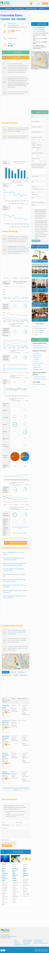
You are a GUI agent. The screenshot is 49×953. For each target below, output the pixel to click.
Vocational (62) (37, 365)
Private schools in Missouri (39, 377)
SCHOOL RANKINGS (19, 8)
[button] (15, 660)
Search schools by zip (38, 346)
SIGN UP (45, 3)
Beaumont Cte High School (6, 722)
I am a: (3, 822)
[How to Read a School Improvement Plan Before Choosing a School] (5, 859)
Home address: (35, 176)
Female (39, 145)
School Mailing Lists (38, 941)
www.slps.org (11, 44)
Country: (34, 187)
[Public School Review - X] (2, 950)
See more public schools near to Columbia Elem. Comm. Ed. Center (16, 788)
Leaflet (21, 669)
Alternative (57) (37, 367)
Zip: (32, 198)
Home (15, 940)
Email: (33, 116)
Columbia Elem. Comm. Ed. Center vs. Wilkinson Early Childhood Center (17, 632)
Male (34, 145)
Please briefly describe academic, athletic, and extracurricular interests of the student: (40, 166)
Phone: (33, 205)
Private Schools (23, 675)
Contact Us (25, 944)
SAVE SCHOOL (17, 57)
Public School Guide (27, 941)
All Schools (5, 672)
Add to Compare (6, 716)
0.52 (25, 466)
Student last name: (36, 132)
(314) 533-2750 (13, 38)
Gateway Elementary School (5, 755)
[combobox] (20, 3)
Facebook (4, 950)
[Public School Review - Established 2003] (5, 3)
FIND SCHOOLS (8, 8)
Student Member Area (27, 940)
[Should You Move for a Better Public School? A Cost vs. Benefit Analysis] (15, 859)
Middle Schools (21, 672)
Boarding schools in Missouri (40, 379)
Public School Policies (39, 330)
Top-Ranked (36, 353)
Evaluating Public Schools (40, 328)
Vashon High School (5, 706)
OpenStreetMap (26, 669)
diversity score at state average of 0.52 (19, 250)
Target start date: (36, 159)
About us (16, 941)
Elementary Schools (7, 675)
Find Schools (17, 943)
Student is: (34, 143)
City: (33, 181)
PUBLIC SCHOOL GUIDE (31, 8)
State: (33, 192)
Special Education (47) (38, 363)
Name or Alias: (19, 822)
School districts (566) (38, 369)
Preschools (15, 675)
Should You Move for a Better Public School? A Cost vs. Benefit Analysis (15, 874)
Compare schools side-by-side (40, 348)
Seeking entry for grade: (37, 153)
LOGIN (38, 3)
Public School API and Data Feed (41, 943)
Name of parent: (35, 122)
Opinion (36, 334)
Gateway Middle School (6, 773)
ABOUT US (41, 8)
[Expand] (4, 660)
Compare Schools (26, 943)
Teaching (37, 326)
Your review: (4, 828)
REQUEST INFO (17, 52)
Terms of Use (38, 951)
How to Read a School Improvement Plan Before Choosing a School (5, 874)
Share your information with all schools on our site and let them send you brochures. (40, 214)
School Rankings (17, 944)
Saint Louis (10, 25)
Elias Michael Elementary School (20, 648)
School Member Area (38, 940)
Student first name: (36, 127)
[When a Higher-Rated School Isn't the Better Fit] (26, 859)
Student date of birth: (37, 137)
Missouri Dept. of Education (40, 384)
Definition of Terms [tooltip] (6, 278)
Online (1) (36, 361)
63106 (17, 25)
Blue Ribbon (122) (37, 355)
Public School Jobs (39, 332)
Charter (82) (36, 359)
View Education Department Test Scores (20, 528)
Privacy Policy (44, 951)
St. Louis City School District (20, 533)
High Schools (13, 672)
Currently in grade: (36, 148)
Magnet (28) (36, 357)
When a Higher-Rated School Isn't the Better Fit (26, 873)
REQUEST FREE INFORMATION (17, 543)
